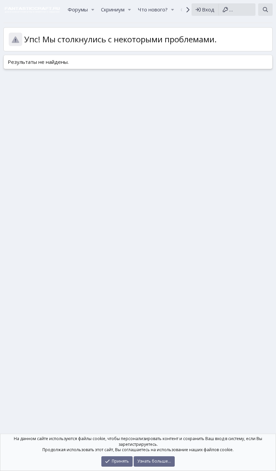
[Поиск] (265, 9)
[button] (92, 9)
